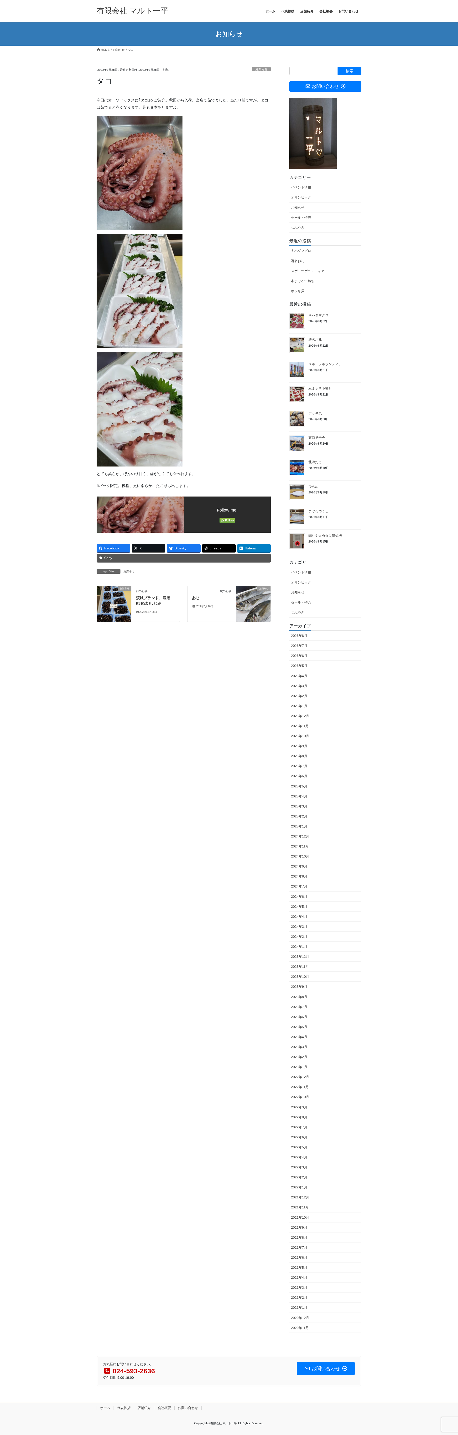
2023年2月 (299, 1057)
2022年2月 (299, 1177)
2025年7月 (299, 766)
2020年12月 (300, 1318)
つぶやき (297, 227)
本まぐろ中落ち (302, 281)
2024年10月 (300, 856)
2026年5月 (299, 666)
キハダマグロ (301, 251)
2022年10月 (300, 1097)
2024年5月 (299, 906)
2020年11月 (300, 1328)
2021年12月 (300, 1197)
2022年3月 (299, 1167)
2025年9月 (299, 746)
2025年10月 (300, 736)
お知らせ (261, 69)
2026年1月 (299, 706)
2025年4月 (299, 796)
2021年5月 (299, 1267)
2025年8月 (299, 756)
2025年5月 (299, 786)
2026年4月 (299, 676)
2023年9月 (299, 987)
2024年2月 (299, 936)
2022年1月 (299, 1187)
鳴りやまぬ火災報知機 (325, 535)
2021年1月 (299, 1307)
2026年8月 (299, 636)
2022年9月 (299, 1107)
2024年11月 (300, 846)
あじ (196, 598)
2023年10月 (300, 977)
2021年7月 (299, 1247)
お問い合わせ (188, 1408)
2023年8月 (299, 997)
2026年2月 (299, 696)
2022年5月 (299, 1147)
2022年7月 (299, 1127)
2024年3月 (299, 926)
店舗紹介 (144, 1408)
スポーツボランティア (307, 271)
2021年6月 (299, 1257)
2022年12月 (300, 1077)
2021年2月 (299, 1297)
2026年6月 (299, 656)
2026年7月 (299, 646)
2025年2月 (299, 816)
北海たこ (315, 462)
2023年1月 (299, 1067)
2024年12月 (300, 836)
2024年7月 (299, 886)
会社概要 (164, 1408)
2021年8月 (299, 1237)
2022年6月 (299, 1137)
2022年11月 (300, 1087)
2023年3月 (299, 1047)
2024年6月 (299, 896)
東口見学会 (316, 438)
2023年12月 (300, 956)
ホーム (105, 1408)
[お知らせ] (114, 603)
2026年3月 (299, 686)
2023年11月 (300, 966)
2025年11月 (300, 726)
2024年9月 (299, 866)
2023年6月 (299, 1017)
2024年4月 (299, 916)
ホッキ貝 (297, 291)
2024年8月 (299, 876)
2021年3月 (299, 1287)
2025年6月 (299, 776)
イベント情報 (301, 187)
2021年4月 (299, 1277)
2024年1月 (299, 946)
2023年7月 (299, 1007)
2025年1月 (299, 826)
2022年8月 (299, 1117)
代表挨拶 (123, 1408)
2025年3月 (299, 806)
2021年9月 (299, 1227)
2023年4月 (299, 1037)
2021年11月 (300, 1207)
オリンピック (301, 197)
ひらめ (313, 486)
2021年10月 (300, 1217)
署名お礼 (297, 261)
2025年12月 (300, 716)
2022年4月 (299, 1157)
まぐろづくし (318, 511)
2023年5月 (299, 1027)
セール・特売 (301, 217)
